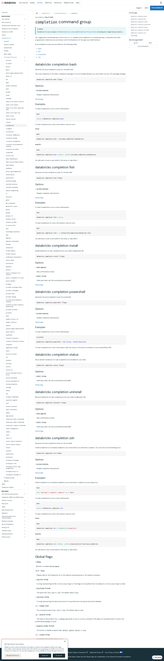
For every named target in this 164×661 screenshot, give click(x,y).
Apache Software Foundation (120, 657)
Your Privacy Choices (112, 652)
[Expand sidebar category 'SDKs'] (25, 484)
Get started (23, 3)
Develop (40, 3)
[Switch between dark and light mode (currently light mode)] (160, 2)
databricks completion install (139, 22)
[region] (35, 649)
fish (39, 52)
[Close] (65, 641)
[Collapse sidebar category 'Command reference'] (25, 57)
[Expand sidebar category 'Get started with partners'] (25, 494)
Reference (48, 3)
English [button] (138, 8)
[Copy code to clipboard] (123, 79)
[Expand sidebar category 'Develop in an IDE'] (25, 31)
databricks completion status (139, 27)
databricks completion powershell (140, 24)
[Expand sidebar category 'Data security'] (25, 537)
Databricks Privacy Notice (88, 32)
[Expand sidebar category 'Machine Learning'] (25, 521)
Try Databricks (157, 8)
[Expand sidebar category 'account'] (25, 60)
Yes (137, 43)
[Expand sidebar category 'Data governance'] (25, 533)
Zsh (39, 57)
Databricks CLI (68, 37)
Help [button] (77, 3)
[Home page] (37, 13)
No (151, 43)
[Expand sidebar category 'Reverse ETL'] (25, 527)
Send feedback (144, 46)
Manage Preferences (12, 655)
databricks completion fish (138, 19)
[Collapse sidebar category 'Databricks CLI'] (25, 38)
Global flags (39, 99)
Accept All (59, 655)
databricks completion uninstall (140, 30)
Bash (39, 49)
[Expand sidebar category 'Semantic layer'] (25, 530)
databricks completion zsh (138, 33)
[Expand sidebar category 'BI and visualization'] (25, 524)
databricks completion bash (139, 16)
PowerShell (42, 54)
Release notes (69, 3)
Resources (58, 3)
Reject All (45, 655)
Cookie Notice (44, 649)
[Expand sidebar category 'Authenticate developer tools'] (25, 25)
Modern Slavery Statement (76, 652)
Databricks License (68, 32)
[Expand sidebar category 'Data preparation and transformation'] (25, 517)
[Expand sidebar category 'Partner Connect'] (25, 500)
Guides (32, 3)
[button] (14, 19)
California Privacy (95, 652)
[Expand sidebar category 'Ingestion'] (25, 513)
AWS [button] (146, 8)
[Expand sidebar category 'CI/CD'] (25, 35)
